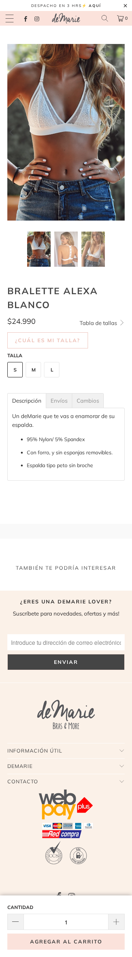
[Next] (117, 132)
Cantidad (20, 907)
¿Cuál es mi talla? (47, 340)
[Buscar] (105, 18)
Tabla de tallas (99, 322)
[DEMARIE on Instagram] (36, 18)
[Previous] (14, 132)
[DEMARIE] (66, 18)
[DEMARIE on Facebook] (25, 18)
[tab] (26, 400)
